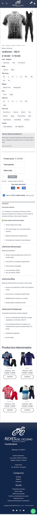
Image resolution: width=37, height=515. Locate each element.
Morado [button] (5, 116)
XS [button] (4, 77)
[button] (32, 11)
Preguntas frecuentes (18, 489)
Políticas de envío (18, 498)
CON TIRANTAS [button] (7, 127)
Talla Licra (4, 98)
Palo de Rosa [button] (21, 116)
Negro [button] (12, 116)
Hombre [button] (5, 70)
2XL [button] (26, 77)
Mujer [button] (12, 70)
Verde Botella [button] (7, 120)
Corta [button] (4, 94)
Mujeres (18, 479)
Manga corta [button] (6, 87)
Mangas (4, 84)
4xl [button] (4, 80)
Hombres (18, 477)
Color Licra (5, 108)
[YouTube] (23, 510)
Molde (3, 66)
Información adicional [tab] (8, 207)
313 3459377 (21, 450)
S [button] (8, 77)
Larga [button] (11, 94)
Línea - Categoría (6, 59)
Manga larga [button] (17, 87)
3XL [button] (32, 77)
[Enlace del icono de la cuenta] (34, 3)
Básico (13, 45)
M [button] (12, 77)
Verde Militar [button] (17, 120)
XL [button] (21, 77)
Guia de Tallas (18, 491)
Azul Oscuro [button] (6, 112)
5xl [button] (9, 80)
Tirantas (4, 123)
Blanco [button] (23, 112)
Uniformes (8, 45)
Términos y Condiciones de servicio (19, 496)
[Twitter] (17, 510)
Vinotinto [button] (26, 120)
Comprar (12, 177)
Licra (3, 91)
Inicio (3, 45)
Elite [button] (14, 63)
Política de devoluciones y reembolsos (18, 500)
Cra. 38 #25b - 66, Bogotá (18, 467)
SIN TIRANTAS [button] (19, 127)
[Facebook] (13, 510)
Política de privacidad (18, 493)
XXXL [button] (4, 105)
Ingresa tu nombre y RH (7, 146)
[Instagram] (20, 510)
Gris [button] (30, 112)
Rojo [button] (29, 116)
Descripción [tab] (5, 203)
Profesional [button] (21, 63)
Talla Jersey (5, 73)
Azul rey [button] (16, 112)
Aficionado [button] (6, 63)
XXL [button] (26, 101)
